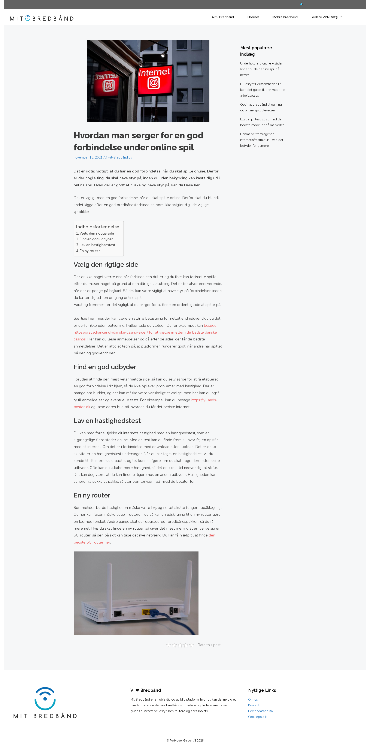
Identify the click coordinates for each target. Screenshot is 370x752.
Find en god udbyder (96, 239)
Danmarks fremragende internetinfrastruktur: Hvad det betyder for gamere (261, 140)
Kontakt (253, 705)
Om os (253, 699)
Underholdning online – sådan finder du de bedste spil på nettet (261, 69)
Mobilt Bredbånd (285, 17)
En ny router (89, 251)
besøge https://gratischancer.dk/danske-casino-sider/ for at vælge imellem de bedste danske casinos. (145, 332)
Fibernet (253, 17)
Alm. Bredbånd (223, 17)
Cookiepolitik (257, 717)
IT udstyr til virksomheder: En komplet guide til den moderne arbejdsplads (262, 90)
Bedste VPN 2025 (324, 17)
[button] (357, 17)
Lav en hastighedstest (97, 245)
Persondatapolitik (260, 711)
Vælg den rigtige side (96, 233)
